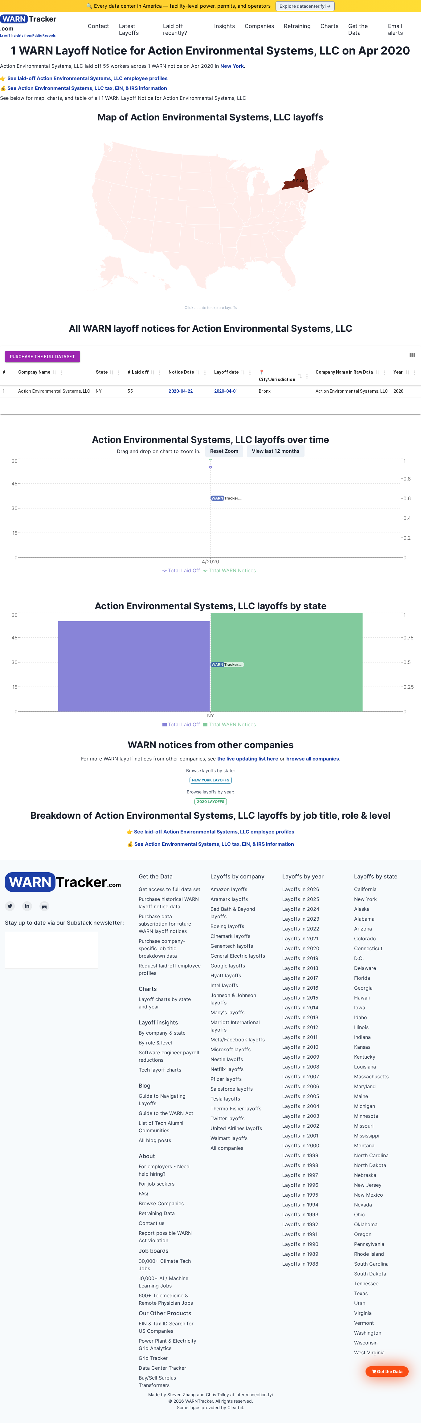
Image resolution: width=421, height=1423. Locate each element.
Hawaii (362, 998)
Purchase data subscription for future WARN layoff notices (165, 923)
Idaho (360, 1017)
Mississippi (366, 1136)
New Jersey (368, 1185)
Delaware (365, 968)
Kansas (362, 1047)
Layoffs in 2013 (300, 1017)
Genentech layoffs (232, 946)
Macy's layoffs (227, 1012)
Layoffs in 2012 (300, 1027)
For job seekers (156, 1184)
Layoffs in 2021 (300, 938)
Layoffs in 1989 (300, 1254)
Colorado (365, 938)
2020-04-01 (226, 391)
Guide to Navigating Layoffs (162, 1099)
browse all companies (312, 759)
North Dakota (370, 1165)
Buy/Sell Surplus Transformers (157, 1381)
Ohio (359, 1214)
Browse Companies (161, 1203)
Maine (361, 1096)
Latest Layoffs (129, 29)
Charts (329, 26)
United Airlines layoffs (236, 1128)
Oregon (362, 1234)
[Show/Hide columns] (412, 355)
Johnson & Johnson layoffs (233, 999)
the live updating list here (247, 759)
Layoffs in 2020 (300, 948)
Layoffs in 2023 (300, 919)
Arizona (363, 929)
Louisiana (365, 1067)
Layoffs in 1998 (300, 1165)
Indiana (362, 1037)
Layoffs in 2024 (300, 909)
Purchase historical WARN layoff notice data (169, 903)
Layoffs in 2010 (300, 1047)
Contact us (151, 1223)
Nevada (363, 1205)
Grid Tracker (153, 1358)
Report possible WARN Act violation (165, 1236)
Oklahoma (366, 1224)
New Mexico (368, 1195)
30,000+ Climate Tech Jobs (165, 1264)
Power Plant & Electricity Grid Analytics (167, 1344)
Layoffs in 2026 (300, 889)
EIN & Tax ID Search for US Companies (166, 1327)
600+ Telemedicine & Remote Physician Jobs (166, 1299)
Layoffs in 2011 (299, 1037)
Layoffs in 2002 (300, 1126)
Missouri (364, 1126)
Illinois (361, 1027)
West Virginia (369, 1352)
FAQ (143, 1193)
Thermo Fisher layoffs (236, 1108)
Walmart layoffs (229, 1138)
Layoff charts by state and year (165, 1003)
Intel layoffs (224, 985)
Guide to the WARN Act (166, 1113)
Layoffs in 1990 (300, 1244)
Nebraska (365, 1175)
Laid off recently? (175, 29)
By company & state (162, 1033)
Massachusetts (371, 1076)
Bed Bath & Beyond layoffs (233, 912)
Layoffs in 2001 (300, 1136)
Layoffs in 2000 (300, 1145)
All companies (227, 1148)
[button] (387, 1371)
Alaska (362, 909)
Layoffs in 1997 (300, 1175)
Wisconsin (366, 1343)
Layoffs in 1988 (300, 1264)
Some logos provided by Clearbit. (210, 1407)
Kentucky (364, 1057)
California (365, 889)
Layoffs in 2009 (300, 1057)
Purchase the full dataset (42, 356)
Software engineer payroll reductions (169, 1056)
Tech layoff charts (160, 1070)
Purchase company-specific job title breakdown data (162, 948)
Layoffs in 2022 (300, 929)
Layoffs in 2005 (300, 1096)
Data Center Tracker (162, 1368)
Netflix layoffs (227, 1069)
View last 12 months (276, 451)
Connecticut (368, 948)
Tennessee (366, 1283)
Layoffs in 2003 (300, 1116)
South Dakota (370, 1274)
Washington (367, 1333)
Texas (361, 1293)
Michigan (364, 1106)
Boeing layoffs (227, 926)
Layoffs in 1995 (300, 1195)
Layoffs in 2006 (300, 1086)
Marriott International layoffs (235, 1026)
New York (232, 66)
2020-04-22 (181, 391)
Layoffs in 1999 (300, 1155)
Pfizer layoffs (226, 1079)
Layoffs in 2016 (300, 988)
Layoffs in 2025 (300, 899)
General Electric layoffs (238, 956)
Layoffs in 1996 (300, 1185)
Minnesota (366, 1116)
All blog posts (155, 1140)
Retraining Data (157, 1213)
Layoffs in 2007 (300, 1076)
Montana (364, 1145)
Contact (98, 26)
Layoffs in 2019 (300, 958)
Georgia (363, 988)
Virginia (363, 1313)
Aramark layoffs (229, 899)
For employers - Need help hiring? (164, 1170)
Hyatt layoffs (226, 975)
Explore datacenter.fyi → (305, 6)
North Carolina (371, 1155)
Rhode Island (369, 1254)
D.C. (359, 958)
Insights (224, 26)
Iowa (359, 1007)
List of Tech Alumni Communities (161, 1126)
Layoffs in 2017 (300, 978)
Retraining (297, 26)
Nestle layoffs (227, 1059)
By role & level (155, 1043)
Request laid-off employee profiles (170, 969)
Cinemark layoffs (230, 936)
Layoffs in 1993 (300, 1214)
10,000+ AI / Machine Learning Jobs (163, 1282)
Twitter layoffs (227, 1118)
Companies (259, 26)
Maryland (365, 1086)
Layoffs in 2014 (300, 1007)
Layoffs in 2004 (300, 1106)
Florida (362, 978)
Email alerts (395, 29)
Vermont (364, 1323)
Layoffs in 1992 (300, 1224)
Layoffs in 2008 (300, 1067)
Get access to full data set (169, 889)
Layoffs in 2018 (300, 968)
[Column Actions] (61, 373)
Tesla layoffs (225, 1099)
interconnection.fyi (254, 1394)
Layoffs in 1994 (300, 1205)
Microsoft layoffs (231, 1049)
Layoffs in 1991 (299, 1234)
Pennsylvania (369, 1244)
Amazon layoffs (229, 889)
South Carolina (371, 1264)
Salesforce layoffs (232, 1089)
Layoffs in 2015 (300, 998)
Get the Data (358, 29)
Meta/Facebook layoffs (238, 1039)
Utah (359, 1303)
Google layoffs (228, 966)
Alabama (364, 919)
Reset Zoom (224, 451)
